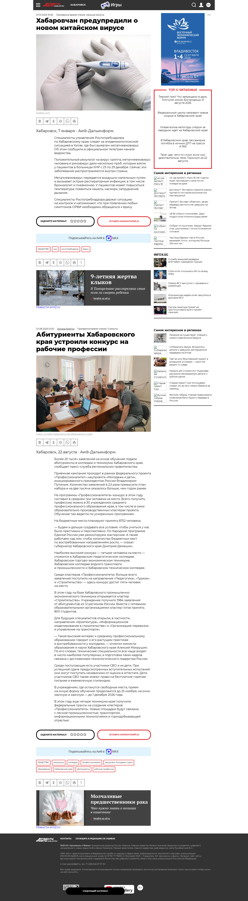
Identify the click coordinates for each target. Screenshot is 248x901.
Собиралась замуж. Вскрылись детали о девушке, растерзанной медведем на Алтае (188, 350)
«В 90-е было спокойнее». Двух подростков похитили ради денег (188, 215)
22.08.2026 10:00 (45, 328)
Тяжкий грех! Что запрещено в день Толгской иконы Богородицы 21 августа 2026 (183, 100)
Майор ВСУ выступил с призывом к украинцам (188, 284)
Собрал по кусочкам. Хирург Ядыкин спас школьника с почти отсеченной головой (190, 228)
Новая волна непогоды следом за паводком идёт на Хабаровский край (183, 129)
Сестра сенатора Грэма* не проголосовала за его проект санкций (185, 310)
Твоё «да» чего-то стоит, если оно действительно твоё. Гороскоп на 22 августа (183, 158)
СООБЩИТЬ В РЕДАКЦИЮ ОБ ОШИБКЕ (95, 838)
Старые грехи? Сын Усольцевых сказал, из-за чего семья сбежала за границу (189, 385)
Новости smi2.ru (48, 307)
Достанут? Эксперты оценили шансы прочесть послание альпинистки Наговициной (190, 192)
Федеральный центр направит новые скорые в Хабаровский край (183, 114)
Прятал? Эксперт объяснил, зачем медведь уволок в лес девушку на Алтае (188, 204)
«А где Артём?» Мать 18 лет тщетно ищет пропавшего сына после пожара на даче (189, 180)
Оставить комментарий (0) (124, 221)
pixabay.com (43, 112)
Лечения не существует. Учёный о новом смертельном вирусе (188, 336)
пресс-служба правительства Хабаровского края (64, 434)
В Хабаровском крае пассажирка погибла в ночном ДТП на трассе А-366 (183, 143)
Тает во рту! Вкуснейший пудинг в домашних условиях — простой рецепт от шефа (188, 361)
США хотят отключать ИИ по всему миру (188, 272)
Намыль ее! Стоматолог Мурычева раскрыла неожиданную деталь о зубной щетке (188, 373)
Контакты (65, 838)
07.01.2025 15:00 (44, 14)
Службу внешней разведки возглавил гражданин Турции (185, 260)
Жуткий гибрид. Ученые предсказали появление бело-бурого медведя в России (190, 397)
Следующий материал (95, 891)
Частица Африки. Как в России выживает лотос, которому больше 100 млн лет (189, 240)
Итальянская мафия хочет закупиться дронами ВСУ (189, 296)
